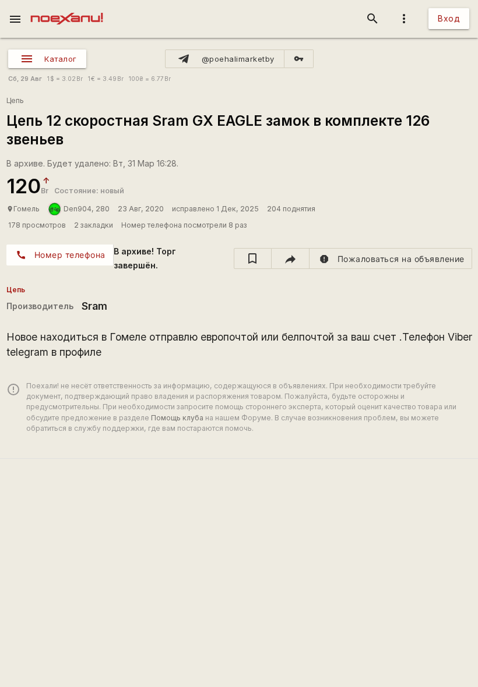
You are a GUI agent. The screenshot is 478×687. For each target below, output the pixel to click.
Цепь (15, 100)
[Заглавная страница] (67, 8)
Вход (449, 18)
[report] (391, 258)
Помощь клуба (177, 417)
